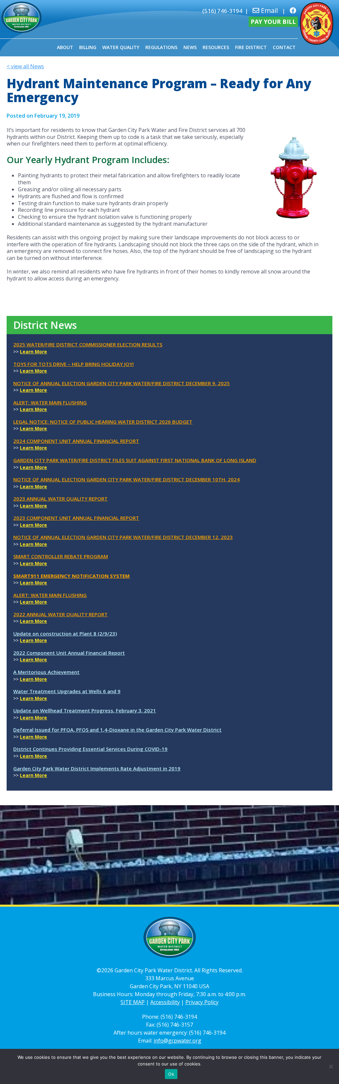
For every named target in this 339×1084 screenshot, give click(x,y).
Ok (171, 1074)
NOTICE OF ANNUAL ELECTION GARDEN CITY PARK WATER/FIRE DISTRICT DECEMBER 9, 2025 (121, 383)
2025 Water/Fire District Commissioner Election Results (87, 344)
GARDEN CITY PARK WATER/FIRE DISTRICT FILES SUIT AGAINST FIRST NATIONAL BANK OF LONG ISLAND (134, 460)
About (65, 47)
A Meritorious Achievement (46, 672)
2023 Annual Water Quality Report (60, 498)
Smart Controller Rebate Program (60, 556)
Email (268, 10)
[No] (330, 1066)
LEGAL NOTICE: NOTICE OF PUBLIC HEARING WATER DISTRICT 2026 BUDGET (102, 421)
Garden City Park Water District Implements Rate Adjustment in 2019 (96, 768)
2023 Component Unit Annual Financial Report (76, 517)
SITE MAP (133, 1002)
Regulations (161, 47)
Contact (284, 47)
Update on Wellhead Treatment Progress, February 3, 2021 (84, 710)
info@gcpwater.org (177, 1040)
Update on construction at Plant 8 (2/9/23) (65, 633)
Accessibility (165, 1002)
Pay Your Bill (273, 22)
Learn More (33, 351)
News (190, 47)
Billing (87, 47)
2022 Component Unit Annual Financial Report (69, 652)
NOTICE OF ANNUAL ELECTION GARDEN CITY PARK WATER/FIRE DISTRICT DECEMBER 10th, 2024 (126, 479)
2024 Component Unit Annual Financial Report (76, 441)
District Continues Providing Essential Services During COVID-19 (90, 749)
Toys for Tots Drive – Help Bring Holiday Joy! (73, 364)
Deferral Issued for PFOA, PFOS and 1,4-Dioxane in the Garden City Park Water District (117, 729)
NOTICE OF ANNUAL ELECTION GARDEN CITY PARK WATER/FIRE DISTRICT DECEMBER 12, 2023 (123, 537)
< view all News (25, 66)
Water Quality (120, 47)
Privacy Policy (201, 1002)
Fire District (251, 47)
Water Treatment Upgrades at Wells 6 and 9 (67, 691)
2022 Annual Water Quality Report (60, 614)
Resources (216, 47)
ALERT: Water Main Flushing (50, 402)
